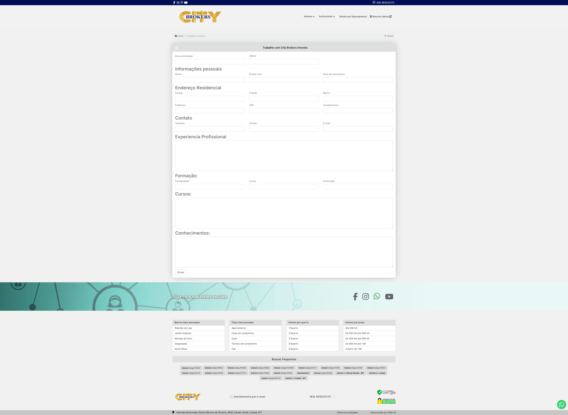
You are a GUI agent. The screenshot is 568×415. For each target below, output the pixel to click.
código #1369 (237, 368)
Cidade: (253, 93)
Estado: (179, 93)
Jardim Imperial (183, 333)
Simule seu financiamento (353, 16)
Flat (234, 348)
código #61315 (271, 378)
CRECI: (252, 56)
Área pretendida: (184, 56)
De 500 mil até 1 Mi (356, 343)
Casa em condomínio (243, 333)
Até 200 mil (351, 328)
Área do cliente (380, 16)
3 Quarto (293, 338)
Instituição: (329, 181)
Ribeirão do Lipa (183, 328)
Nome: (178, 74)
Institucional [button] (325, 16)
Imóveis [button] (308, 16)
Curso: (252, 181)
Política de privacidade (347, 412)
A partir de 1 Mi (354, 348)
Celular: (253, 123)
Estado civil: (255, 74)
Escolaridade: (182, 181)
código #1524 (191, 368)
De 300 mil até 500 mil (357, 338)
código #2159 (353, 368)
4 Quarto (293, 343)
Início (180, 36)
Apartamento (239, 328)
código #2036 (283, 373)
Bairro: (326, 93)
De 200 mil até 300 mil (357, 333)
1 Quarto (293, 328)
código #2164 (214, 373)
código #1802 (214, 368)
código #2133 (191, 373)
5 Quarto (293, 348)
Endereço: (180, 105)
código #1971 (307, 368)
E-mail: (327, 123)
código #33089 (284, 368)
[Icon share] (174, 2)
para (377, 373)
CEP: (251, 105)
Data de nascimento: (334, 74)
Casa (234, 338)
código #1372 (237, 373)
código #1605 (376, 368)
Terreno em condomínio (244, 343)
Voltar (390, 36)
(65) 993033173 (385, 2)
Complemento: (331, 105)
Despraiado (181, 343)
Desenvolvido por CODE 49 (383, 412)
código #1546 (260, 373)
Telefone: (180, 123)
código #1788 (330, 368)
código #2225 (323, 373)
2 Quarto (293, 333)
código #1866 (260, 368)
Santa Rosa (181, 348)
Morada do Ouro (183, 338)
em (350, 373)
